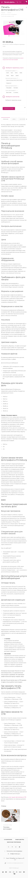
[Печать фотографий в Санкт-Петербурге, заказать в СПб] (14, 27)
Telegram (12, 846)
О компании (8, 839)
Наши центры (19, 839)
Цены (14, 119)
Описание (5, 119)
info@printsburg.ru (15, 853)
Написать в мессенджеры (14, 851)
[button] (9, 35)
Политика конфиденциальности (15, 863)
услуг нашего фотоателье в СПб (17, 797)
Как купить (23, 119)
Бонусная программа (14, 842)
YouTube (15, 846)
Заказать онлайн (8, 108)
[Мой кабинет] (22, 2)
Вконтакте (8, 846)
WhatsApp (19, 846)
